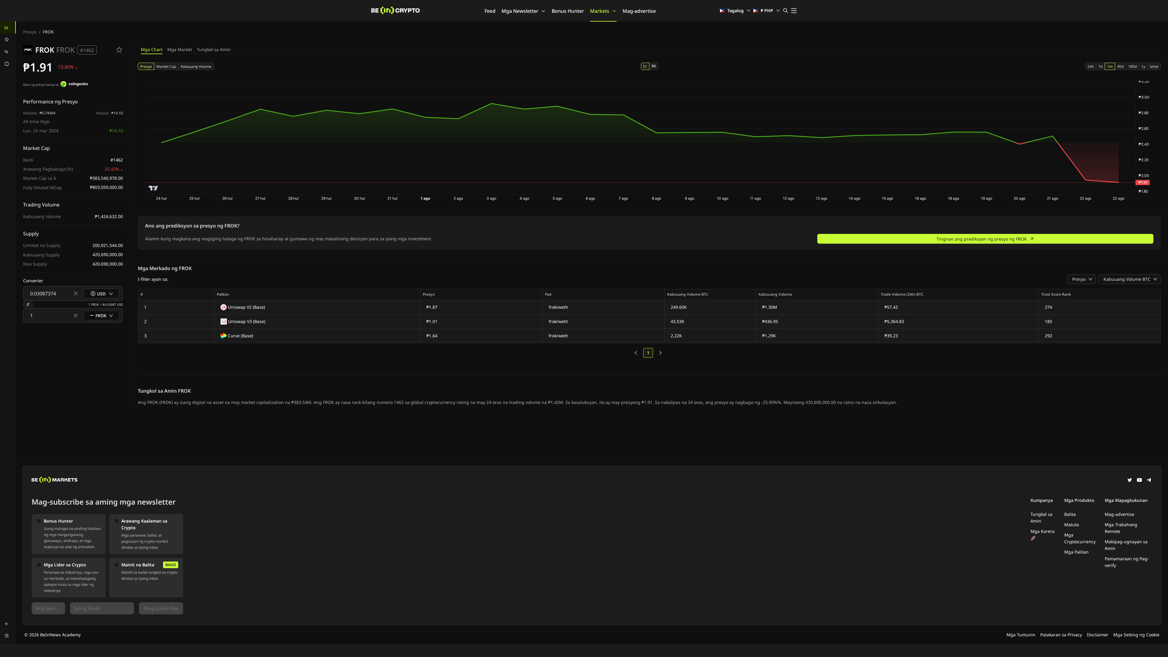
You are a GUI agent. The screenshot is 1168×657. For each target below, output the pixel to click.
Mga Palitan (1076, 552)
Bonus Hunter (568, 11)
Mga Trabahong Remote (1121, 528)
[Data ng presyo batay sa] (74, 85)
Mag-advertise (639, 11)
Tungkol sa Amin (214, 49)
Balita (1070, 514)
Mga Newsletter (520, 11)
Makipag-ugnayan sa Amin (1126, 545)
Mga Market (179, 49)
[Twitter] (1130, 480)
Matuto (1071, 524)
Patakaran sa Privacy (1061, 635)
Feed (490, 11)
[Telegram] (1149, 480)
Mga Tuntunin (1020, 635)
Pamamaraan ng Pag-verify (1127, 562)
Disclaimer (1097, 635)
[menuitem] (8, 27)
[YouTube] (1139, 480)
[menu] (8, 45)
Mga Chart (151, 49)
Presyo (29, 32)
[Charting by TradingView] (153, 188)
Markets (599, 11)
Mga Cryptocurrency (1080, 538)
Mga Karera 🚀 (1043, 534)
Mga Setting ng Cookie (1136, 635)
